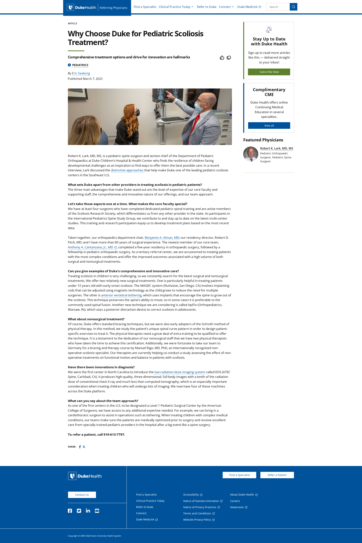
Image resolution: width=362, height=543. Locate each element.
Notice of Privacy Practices (199, 507)
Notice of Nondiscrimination (201, 501)
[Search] (293, 7)
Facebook (70, 510)
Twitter (79, 510)
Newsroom (237, 507)
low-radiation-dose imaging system (179, 372)
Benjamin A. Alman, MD (162, 237)
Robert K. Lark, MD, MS (276, 148)
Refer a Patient (277, 475)
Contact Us (82, 494)
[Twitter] (84, 447)
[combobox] (278, 7)
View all (269, 125)
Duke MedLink (247, 7)
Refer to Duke (206, 7)
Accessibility (191, 494)
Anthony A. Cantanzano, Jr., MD (90, 247)
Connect (225, 7)
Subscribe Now (269, 72)
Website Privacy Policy (197, 519)
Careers (235, 501)
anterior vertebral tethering (121, 295)
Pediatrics (80, 65)
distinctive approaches (127, 170)
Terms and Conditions (197, 513)
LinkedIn (88, 510)
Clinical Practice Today (174, 7)
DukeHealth (85, 476)
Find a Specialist (145, 7)
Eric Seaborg (81, 73)
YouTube (97, 510)
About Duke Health (242, 494)
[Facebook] (80, 447)
